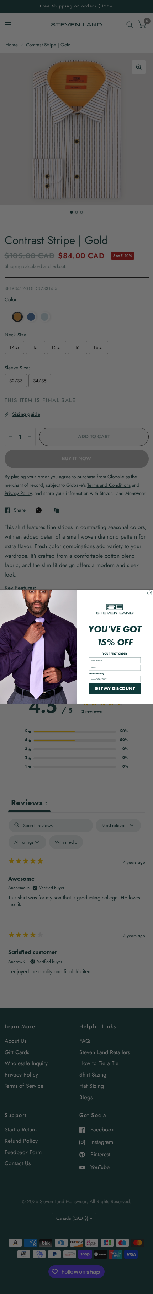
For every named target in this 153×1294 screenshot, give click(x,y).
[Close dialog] (150, 593)
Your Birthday (96, 673)
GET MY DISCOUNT (114, 689)
